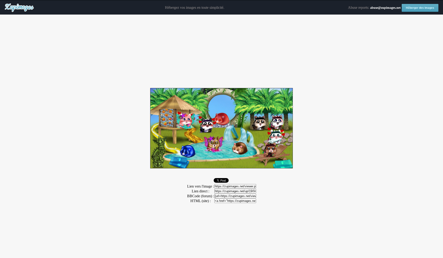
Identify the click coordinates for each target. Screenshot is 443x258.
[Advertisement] (221, 51)
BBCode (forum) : (200, 196)
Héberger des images (420, 7)
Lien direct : (200, 191)
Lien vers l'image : (200, 186)
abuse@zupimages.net (385, 7)
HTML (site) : (200, 201)
